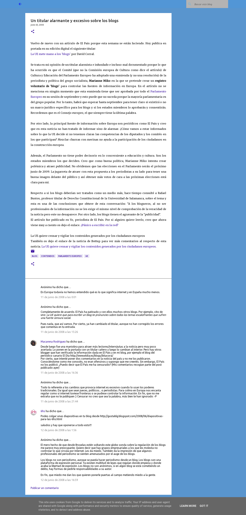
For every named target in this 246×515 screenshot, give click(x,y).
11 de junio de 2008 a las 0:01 (58, 297)
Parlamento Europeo (70, 256)
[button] (33, 31)
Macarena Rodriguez (53, 341)
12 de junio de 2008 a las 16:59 (59, 479)
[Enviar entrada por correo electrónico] (33, 252)
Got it (204, 505)
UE (87, 256)
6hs (43, 411)
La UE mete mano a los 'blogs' (51, 54)
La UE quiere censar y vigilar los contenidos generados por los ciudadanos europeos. (99, 246)
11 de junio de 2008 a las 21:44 (59, 401)
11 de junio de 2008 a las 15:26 (59, 331)
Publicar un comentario (45, 487)
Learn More (188, 505)
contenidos (47, 256)
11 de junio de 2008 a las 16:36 (59, 372)
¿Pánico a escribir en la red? (99, 225)
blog (34, 256)
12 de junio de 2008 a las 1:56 (58, 430)
